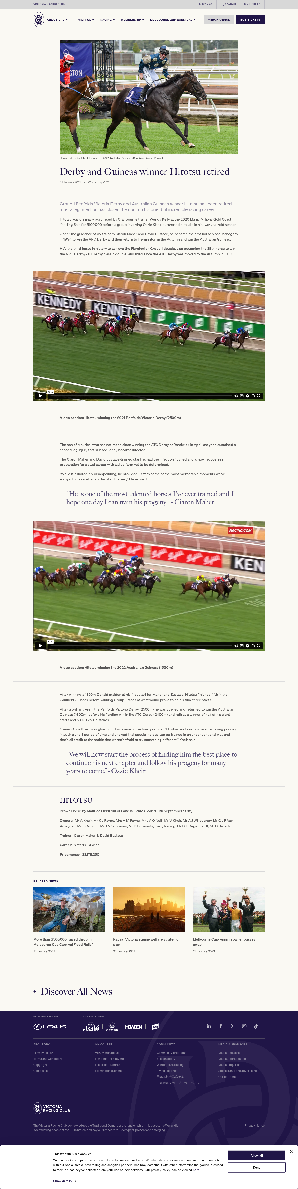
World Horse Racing (170, 1065)
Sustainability (166, 1059)
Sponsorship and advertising (237, 1071)
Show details (62, 1181)
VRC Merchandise (107, 1052)
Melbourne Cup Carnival (171, 19)
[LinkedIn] (209, 1027)
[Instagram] (244, 1027)
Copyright (40, 1065)
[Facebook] (220, 1027)
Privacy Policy (43, 1052)
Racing (106, 19)
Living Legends (167, 1071)
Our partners (227, 1077)
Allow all (257, 1155)
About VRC (56, 19)
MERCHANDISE (219, 19)
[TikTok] (256, 1027)
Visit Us (85, 19)
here (196, 1170)
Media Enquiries (229, 1065)
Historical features (107, 1065)
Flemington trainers (108, 1071)
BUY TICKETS (250, 19)
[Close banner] (291, 1151)
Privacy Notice (255, 1125)
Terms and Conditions (47, 1059)
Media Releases (229, 1052)
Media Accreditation (232, 1059)
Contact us (40, 1071)
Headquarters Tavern (109, 1059)
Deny (256, 1167)
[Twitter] (232, 1027)
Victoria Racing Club (49, 4)
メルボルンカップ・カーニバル (178, 1083)
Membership (131, 19)
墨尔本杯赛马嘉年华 (170, 1077)
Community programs (171, 1052)
